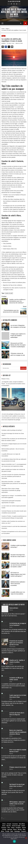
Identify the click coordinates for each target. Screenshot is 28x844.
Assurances (15, 824)
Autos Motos (13, 782)
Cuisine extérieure (13, 608)
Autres (3, 826)
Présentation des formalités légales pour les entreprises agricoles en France (16, 642)
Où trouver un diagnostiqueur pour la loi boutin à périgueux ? (5, 574)
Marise (4, 43)
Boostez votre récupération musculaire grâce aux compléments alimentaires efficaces (17, 732)
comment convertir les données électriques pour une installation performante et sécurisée (13, 476)
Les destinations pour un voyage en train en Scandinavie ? (17, 624)
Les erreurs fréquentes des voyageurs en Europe (5, 326)
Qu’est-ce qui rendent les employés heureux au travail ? (17, 750)
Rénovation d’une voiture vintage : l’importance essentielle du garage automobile (11, 490)
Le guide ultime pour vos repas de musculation (5, 593)
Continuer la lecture (6, 618)
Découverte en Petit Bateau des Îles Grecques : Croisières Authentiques (5, 345)
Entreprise (12, 639)
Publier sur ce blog (25, 23)
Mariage (20, 829)
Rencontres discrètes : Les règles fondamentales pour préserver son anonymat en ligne (14, 483)
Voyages (3, 36)
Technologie (17, 831)
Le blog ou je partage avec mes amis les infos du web (14, 11)
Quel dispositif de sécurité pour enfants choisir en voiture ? (17, 785)
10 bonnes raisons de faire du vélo (17, 767)
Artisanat (9, 824)
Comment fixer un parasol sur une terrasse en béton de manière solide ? (5, 565)
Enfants (11, 765)
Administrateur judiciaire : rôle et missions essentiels (5, 584)
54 (5, 818)
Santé (11, 831)
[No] (26, 838)
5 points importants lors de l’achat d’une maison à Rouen (17, 696)
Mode (24, 829)
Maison (11, 658)
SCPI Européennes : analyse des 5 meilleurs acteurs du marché (17, 803)
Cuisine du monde (14, 606)
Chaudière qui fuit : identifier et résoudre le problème (17, 661)
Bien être (11, 676)
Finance (13, 827)
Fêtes (8, 827)
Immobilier (12, 693)
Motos (2, 831)
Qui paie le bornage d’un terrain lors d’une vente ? (5, 556)
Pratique (11, 728)
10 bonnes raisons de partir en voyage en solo (5, 354)
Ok (14, 841)
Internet (24, 827)
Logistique (9, 829)
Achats (4, 824)
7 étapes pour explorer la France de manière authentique (5, 336)
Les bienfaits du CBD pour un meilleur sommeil (16, 678)
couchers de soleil (8, 293)
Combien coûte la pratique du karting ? (12, 430)
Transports (23, 831)
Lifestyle (4, 829)
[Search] (20, 23)
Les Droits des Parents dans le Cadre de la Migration (16, 714)
